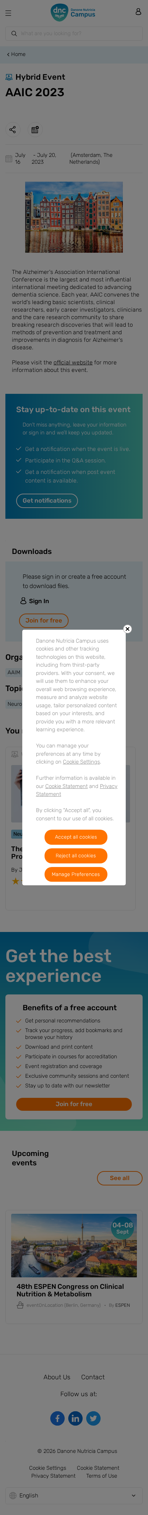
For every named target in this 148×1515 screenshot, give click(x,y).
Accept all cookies (76, 837)
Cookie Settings (81, 762)
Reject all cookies (76, 856)
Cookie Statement (66, 786)
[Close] (127, 629)
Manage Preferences (76, 874)
